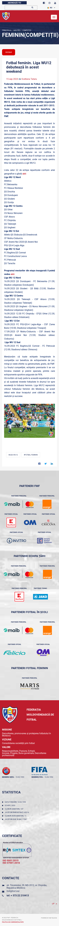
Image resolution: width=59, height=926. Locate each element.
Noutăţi (16, 30)
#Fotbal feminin (31, 455)
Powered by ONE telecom (49, 918)
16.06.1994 (49, 777)
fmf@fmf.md (13, 891)
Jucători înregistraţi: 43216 (17, 812)
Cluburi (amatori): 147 (14, 809)
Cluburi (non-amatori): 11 (16, 816)
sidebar (8, 52)
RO (51, 8)
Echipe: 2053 (10, 805)
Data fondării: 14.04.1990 (16, 802)
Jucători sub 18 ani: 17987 (16, 819)
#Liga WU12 (13, 455)
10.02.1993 (20, 777)
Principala (6, 30)
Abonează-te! (14, 3)
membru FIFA (37, 777)
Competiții (26, 30)
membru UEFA (8, 777)
